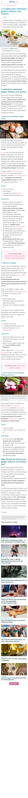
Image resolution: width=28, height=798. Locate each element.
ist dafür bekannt (13, 418)
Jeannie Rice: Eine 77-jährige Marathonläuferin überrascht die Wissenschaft (12, 561)
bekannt (22, 268)
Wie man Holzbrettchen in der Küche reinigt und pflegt (13, 621)
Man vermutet (20, 408)
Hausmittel (3, 5)
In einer (3, 152)
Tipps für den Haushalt (6, 618)
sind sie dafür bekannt (20, 175)
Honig (14, 430)
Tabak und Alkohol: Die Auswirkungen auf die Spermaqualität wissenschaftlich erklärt (13, 601)
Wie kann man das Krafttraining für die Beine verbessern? (14, 581)
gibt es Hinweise (21, 275)
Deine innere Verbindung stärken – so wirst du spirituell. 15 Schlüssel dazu (13, 541)
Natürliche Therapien (11, 5)
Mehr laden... (14, 683)
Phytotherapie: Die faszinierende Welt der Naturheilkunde (13, 678)
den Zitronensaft (18, 226)
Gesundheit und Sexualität (7, 598)
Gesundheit (4, 676)
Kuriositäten (4, 557)
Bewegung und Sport (6, 578)
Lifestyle (3, 638)
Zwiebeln (18, 193)
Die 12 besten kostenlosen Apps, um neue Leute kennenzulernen (13, 640)
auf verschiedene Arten (18, 291)
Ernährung (4, 657)
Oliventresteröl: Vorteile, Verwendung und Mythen (13, 659)
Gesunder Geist (5, 538)
